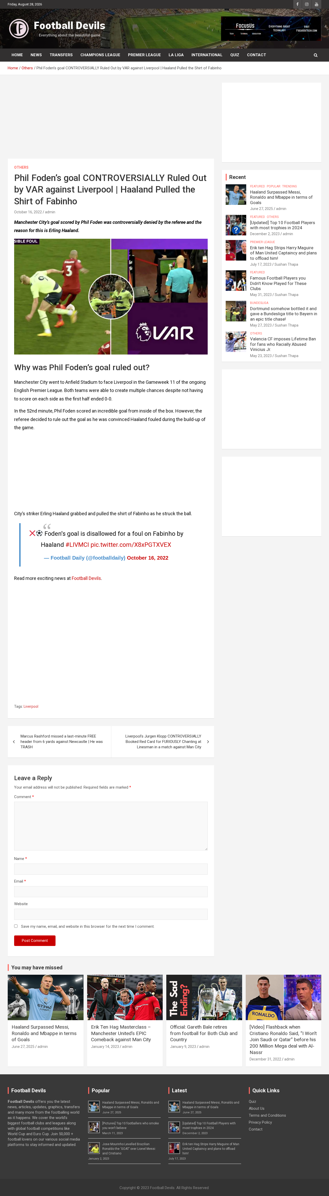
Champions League (100, 55)
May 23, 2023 (261, 356)
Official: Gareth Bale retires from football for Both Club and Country (203, 1033)
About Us (256, 1108)
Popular (273, 186)
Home (17, 55)
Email (20, 881)
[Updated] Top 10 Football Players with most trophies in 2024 (282, 225)
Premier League (144, 55)
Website (21, 904)
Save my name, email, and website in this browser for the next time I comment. (87, 926)
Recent (237, 177)
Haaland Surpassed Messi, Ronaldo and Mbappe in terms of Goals (281, 197)
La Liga (176, 55)
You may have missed (36, 967)
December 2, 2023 (265, 234)
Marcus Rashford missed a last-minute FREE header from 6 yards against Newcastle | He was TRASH (62, 741)
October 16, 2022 (28, 212)
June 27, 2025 (261, 209)
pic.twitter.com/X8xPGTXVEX (130, 544)
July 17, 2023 (260, 264)
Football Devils (86, 578)
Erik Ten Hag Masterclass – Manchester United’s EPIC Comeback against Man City (121, 1033)
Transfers (61, 55)
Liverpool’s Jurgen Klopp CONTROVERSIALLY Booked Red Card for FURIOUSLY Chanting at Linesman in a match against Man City (163, 741)
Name (20, 858)
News (36, 55)
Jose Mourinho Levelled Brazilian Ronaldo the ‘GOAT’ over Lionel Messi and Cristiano (128, 1148)
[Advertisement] (111, 121)
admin (50, 212)
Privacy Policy (260, 1122)
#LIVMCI (77, 544)
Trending (289, 186)
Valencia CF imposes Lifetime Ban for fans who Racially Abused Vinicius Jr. (283, 344)
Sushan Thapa (286, 264)
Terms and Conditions (267, 1115)
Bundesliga (259, 303)
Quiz (234, 55)
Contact (256, 55)
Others (21, 167)
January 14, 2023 (105, 1047)
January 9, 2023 (183, 1047)
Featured (257, 186)
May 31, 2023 (261, 295)
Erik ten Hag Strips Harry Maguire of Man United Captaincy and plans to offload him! (283, 253)
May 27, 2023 (261, 325)
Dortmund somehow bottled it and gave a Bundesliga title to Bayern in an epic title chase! (283, 314)
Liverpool (31, 706)
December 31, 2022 (265, 1059)
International (207, 55)
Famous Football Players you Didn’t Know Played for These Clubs (278, 283)
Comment (24, 797)
